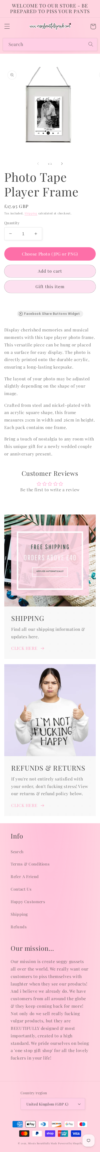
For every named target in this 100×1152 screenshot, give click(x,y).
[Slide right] (62, 163)
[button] (7, 26)
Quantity (11, 222)
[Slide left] (38, 163)
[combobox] (50, 44)
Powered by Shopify (70, 1143)
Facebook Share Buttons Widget (52, 314)
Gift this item (50, 286)
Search (17, 851)
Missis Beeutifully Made (42, 1143)
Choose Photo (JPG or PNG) (50, 254)
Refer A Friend (25, 876)
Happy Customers (28, 901)
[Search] (91, 44)
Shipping (31, 213)
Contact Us (21, 889)
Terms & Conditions (30, 864)
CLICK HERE (24, 648)
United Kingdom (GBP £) (47, 1103)
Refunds (19, 926)
